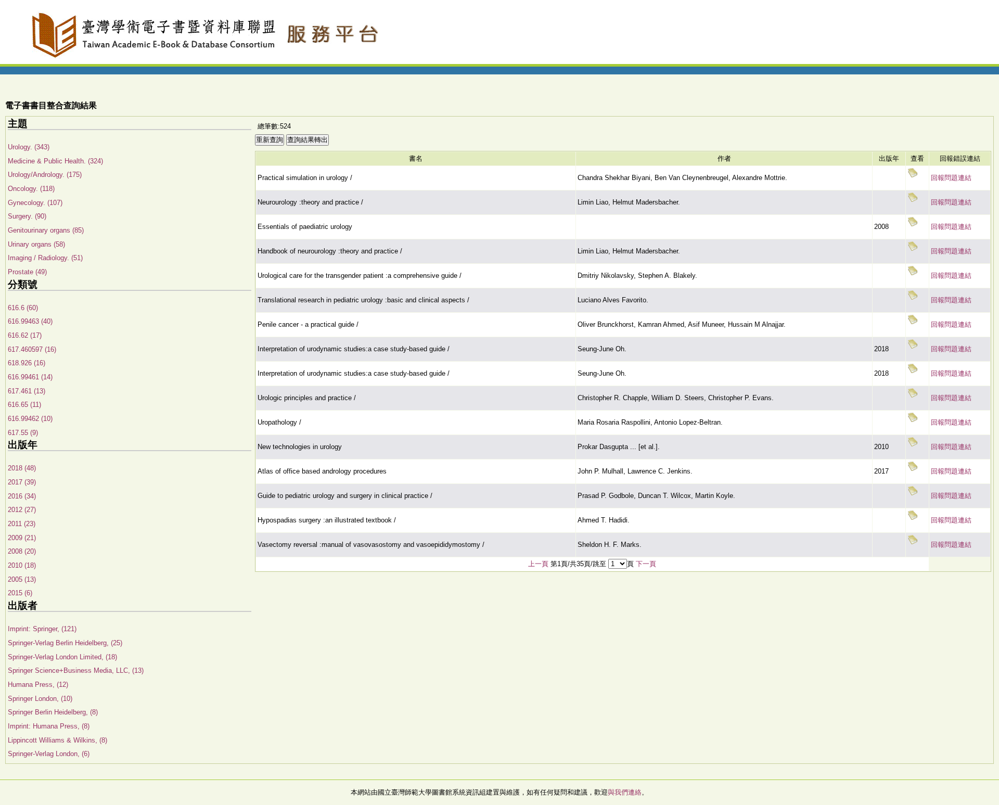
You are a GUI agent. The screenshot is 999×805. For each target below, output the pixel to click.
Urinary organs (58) (36, 244)
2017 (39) (22, 482)
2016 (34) (22, 496)
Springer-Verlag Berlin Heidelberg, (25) (65, 643)
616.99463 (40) (30, 321)
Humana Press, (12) (38, 684)
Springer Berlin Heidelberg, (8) (53, 712)
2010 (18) (22, 565)
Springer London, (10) (40, 698)
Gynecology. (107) (35, 203)
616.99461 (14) (30, 377)
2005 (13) (22, 579)
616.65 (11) (24, 404)
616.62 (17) (25, 335)
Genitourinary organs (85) (46, 230)
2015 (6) (20, 593)
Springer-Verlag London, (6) (48, 754)
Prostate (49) (27, 272)
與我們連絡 (625, 792)
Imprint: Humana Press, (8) (48, 726)
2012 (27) (22, 510)
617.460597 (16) (32, 349)
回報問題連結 (951, 178)
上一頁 (538, 564)
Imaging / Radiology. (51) (45, 258)
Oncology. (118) (31, 189)
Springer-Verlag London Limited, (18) (62, 657)
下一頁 (646, 564)
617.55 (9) (23, 433)
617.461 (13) (26, 391)
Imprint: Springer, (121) (42, 629)
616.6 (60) (23, 308)
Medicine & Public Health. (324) (55, 161)
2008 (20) (22, 551)
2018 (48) (22, 468)
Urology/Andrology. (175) (45, 174)
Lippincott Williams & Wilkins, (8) (57, 740)
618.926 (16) (26, 363)
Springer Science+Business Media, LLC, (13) (76, 670)
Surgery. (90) (27, 216)
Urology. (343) (28, 147)
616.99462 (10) (30, 419)
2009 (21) (22, 538)
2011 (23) (21, 524)
